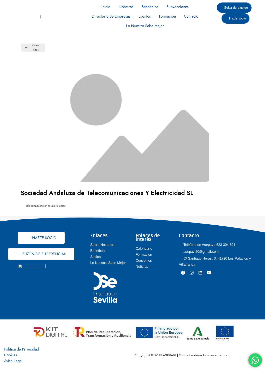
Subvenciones (177, 7)
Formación (167, 16)
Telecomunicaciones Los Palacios (45, 206)
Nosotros (126, 7)
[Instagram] (192, 273)
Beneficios (150, 7)
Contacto (191, 16)
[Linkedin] (200, 273)
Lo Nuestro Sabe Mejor (145, 26)
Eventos (145, 16)
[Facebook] (183, 273)
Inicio (105, 7)
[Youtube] (209, 273)
